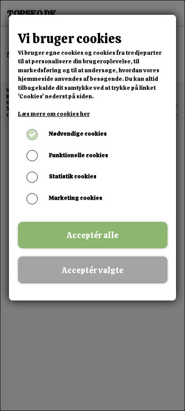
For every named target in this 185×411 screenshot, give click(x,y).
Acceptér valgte (92, 270)
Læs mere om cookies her (54, 114)
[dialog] (92, 205)
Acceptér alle (93, 235)
